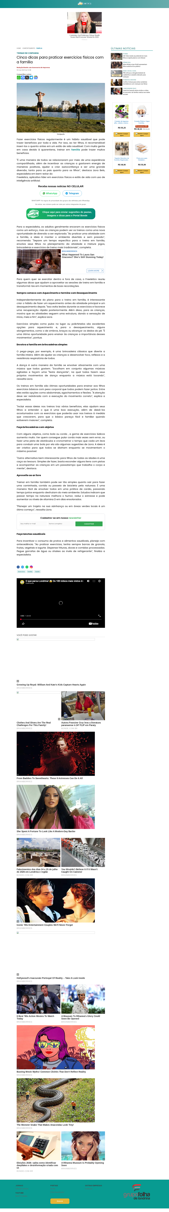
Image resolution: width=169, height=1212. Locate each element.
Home (19, 48)
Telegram (74, 193)
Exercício (21, 572)
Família (39, 48)
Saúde (37, 572)
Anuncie (60, 1201)
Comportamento (28, 48)
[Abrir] (13, 4)
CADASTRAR (89, 524)
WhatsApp (51, 193)
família (75, 149)
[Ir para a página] (84, 4)
